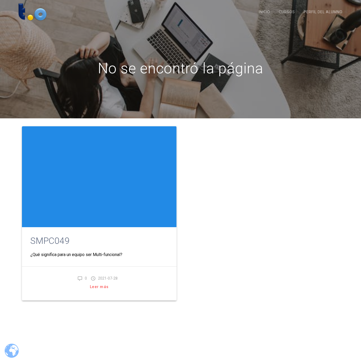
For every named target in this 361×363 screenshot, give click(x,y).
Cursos (287, 12)
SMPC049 (50, 241)
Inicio (264, 12)
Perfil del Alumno (323, 12)
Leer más (99, 287)
